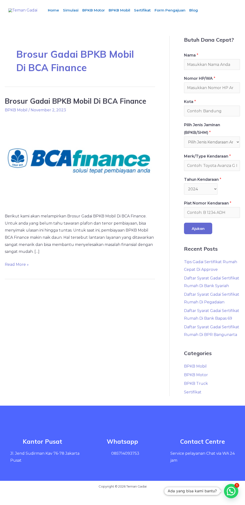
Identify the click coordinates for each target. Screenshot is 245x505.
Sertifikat (142, 10)
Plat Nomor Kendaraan (207, 203)
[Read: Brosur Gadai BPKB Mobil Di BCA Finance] (80, 161)
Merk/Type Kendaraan (207, 156)
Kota (190, 101)
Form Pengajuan (170, 10)
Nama (191, 55)
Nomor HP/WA (199, 78)
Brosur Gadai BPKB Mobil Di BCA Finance (75, 101)
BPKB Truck (196, 383)
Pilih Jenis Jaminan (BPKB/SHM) (202, 129)
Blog (193, 10)
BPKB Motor (93, 10)
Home (53, 10)
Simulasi (70, 10)
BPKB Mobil (119, 10)
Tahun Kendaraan (202, 179)
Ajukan (198, 228)
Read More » (17, 264)
